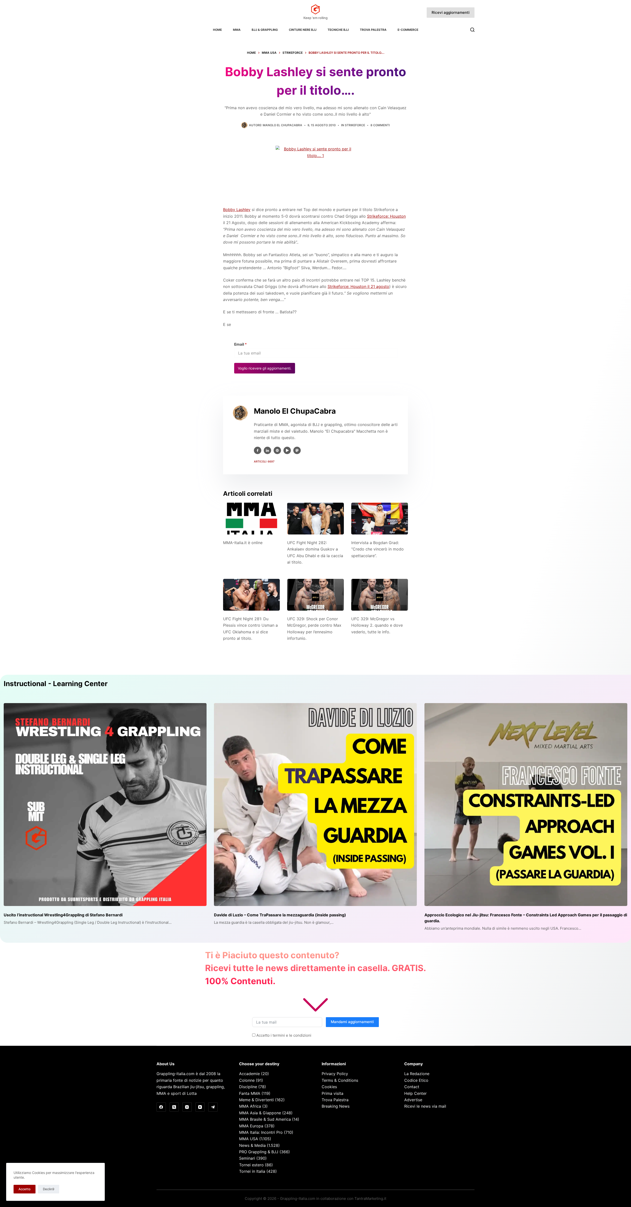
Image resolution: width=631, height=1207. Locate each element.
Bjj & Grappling (265, 30)
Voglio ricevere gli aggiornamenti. (264, 368)
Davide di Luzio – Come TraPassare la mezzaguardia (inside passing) (280, 914)
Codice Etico (416, 1080)
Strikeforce (355, 125)
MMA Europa (251, 1125)
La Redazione (416, 1073)
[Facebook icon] (257, 450)
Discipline (248, 1086)
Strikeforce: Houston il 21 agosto (358, 286)
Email (240, 344)
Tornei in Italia (252, 1171)
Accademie (249, 1073)
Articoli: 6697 (264, 461)
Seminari (247, 1158)
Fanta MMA (249, 1093)
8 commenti (380, 125)
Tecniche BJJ (338, 30)
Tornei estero (251, 1164)
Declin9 (48, 1189)
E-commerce (408, 30)
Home (217, 30)
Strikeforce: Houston (386, 216)
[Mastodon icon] (297, 450)
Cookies (329, 1086)
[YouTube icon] (287, 450)
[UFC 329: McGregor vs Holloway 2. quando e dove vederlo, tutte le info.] (379, 595)
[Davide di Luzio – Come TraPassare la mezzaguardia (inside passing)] (315, 804)
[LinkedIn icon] (267, 450)
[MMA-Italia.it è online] (251, 518)
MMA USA (248, 1138)
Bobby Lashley (236, 209)
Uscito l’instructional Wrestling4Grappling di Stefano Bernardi (63, 914)
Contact (411, 1086)
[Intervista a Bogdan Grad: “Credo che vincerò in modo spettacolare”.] (379, 518)
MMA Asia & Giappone (260, 1112)
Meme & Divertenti (256, 1099)
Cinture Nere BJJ (302, 30)
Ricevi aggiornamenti (451, 12)
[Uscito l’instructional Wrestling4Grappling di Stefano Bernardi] (105, 804)
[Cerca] (472, 30)
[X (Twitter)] (174, 1107)
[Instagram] (187, 1107)
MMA (237, 30)
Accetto (24, 1189)
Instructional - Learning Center (55, 683)
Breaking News (336, 1106)
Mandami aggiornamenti (352, 1021)
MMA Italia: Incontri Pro (261, 1132)
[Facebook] (161, 1107)
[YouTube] (200, 1107)
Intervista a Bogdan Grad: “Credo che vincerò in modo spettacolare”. (377, 549)
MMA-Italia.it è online (243, 542)
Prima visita (332, 1093)
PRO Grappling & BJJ (258, 1151)
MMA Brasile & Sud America (265, 1119)
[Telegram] (213, 1107)
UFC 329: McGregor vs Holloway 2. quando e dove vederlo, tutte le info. (377, 625)
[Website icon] (277, 450)
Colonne (247, 1080)
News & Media (252, 1145)
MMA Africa (250, 1106)
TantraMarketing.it (370, 1198)
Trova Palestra (373, 30)
